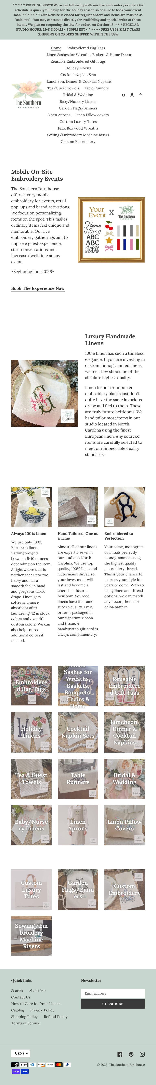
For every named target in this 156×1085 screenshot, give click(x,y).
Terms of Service (25, 1023)
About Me (37, 990)
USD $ (19, 1053)
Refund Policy (56, 1016)
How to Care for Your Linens (35, 1003)
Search (17, 990)
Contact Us (20, 997)
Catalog (17, 1010)
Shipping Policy (24, 1016)
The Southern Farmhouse (127, 1065)
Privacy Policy (42, 1010)
